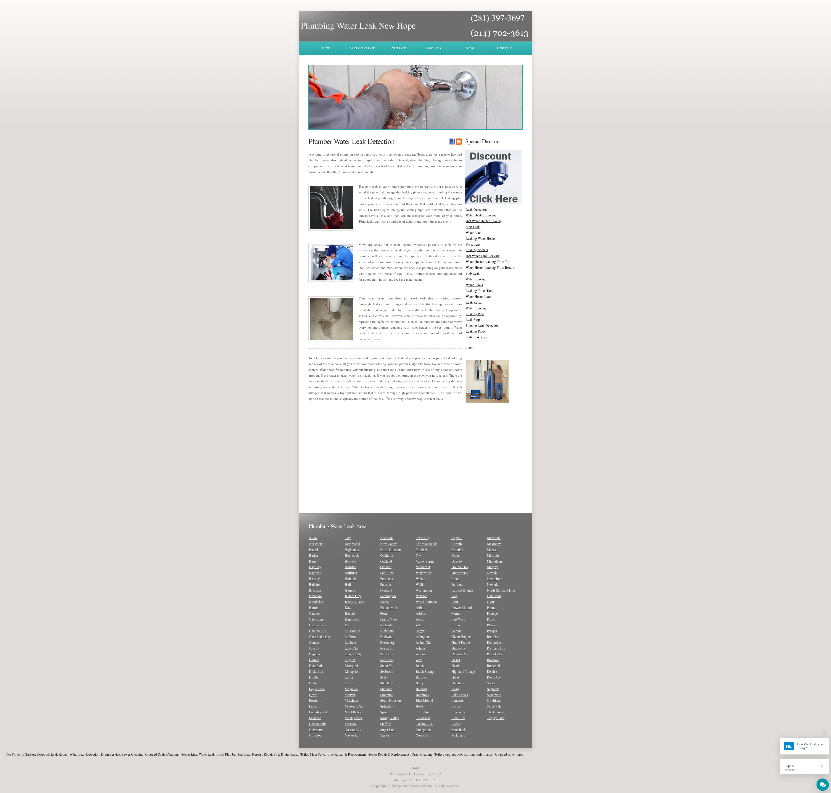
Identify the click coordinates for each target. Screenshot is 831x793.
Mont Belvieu (354, 712)
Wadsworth (423, 572)
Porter (384, 613)
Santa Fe (386, 665)
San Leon (386, 660)
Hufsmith (351, 578)
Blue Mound (424, 700)
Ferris (455, 601)
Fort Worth (458, 619)
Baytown (315, 572)
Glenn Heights (461, 636)
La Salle (350, 642)
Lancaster (458, 700)
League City (353, 654)
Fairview (457, 584)
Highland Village (463, 671)
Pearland (386, 590)
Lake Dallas (459, 694)
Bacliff (313, 549)
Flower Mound (461, 607)
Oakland (386, 561)
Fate (454, 596)
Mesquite (493, 555)
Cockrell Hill (424, 723)
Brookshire (316, 601)
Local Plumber (185, 754)
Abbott (420, 607)
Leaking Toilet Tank (479, 290)
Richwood (387, 636)
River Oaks (494, 654)
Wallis (420, 584)
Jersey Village (354, 601)
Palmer (491, 607)
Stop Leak (473, 226)
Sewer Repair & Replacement (348, 754)
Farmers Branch (462, 590)
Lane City (351, 648)
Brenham (315, 596)
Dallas (455, 555)
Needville (386, 538)
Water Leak (474, 232)
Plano (491, 625)
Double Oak (459, 567)
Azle (419, 660)
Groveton (315, 735)
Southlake (494, 700)
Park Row (387, 572)
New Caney (388, 543)
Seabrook (386, 671)
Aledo (420, 619)
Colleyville (423, 729)
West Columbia (426, 601)
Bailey (420, 665)
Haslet (455, 660)
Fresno (313, 706)
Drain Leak (433, 47)
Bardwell (422, 677)
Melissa (492, 549)
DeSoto (456, 561)
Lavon (455, 706)
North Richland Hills (501, 590)
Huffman (351, 572)
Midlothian (494, 561)
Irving (455, 689)
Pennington (388, 596)
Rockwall (493, 665)
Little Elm (458, 718)
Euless (455, 578)
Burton (314, 607)
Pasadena (386, 578)
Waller (420, 578)
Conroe (314, 642)
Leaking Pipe (475, 314)
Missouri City (354, 706)
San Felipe (387, 654)
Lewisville (458, 712)
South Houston (390, 700)
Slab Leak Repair (478, 337)
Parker (491, 619)
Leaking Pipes (475, 331)
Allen (419, 625)
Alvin (313, 538)
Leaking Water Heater (481, 238)
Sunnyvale (494, 706)
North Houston (390, 549)
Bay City (315, 567)
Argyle (420, 630)
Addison (421, 613)
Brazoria (315, 590)
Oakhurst (386, 555)
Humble (350, 590)
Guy (348, 538)
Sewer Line (148, 754)
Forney (456, 613)
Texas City (423, 538)
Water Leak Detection (43, 754)
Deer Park (316, 665)
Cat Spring (316, 619)
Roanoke (493, 660)
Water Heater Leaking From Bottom (490, 267)
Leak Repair (474, 302)
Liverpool (351, 665)
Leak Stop (473, 319)
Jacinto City (353, 596)
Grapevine (458, 648)
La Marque (352, 630)
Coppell (456, 538)
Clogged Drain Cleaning (121, 754)
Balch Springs (425, 671)
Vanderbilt (423, 567)
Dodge (313, 683)
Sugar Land (388, 729)
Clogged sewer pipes (468, 754)
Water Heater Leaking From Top (488, 261)
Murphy (492, 567)
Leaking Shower (477, 250)
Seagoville (494, 694)
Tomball (421, 549)
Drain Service (69, 754)
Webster (421, 596)
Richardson (494, 642)
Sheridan (386, 689)
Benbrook (422, 694)
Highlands (352, 549)
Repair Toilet (258, 754)
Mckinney (458, 735)
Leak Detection (476, 209)
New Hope (494, 578)
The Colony (495, 712)
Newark (492, 584)
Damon (314, 660)
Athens (420, 648)
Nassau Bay (353, 729)
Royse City (494, 677)
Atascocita (316, 543)
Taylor (384, 735)
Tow (419, 555)
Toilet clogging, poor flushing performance (422, 754)
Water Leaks (474, 284)
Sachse (491, 683)
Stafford (385, 723)
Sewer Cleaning (91, 754)
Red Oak (493, 636)
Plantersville (388, 607)
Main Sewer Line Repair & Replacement (297, 754)
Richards (386, 625)
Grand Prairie (460, 642)
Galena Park (317, 723)
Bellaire (314, 584)
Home (326, 47)
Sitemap (469, 47)
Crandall (457, 549)
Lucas (455, 723)
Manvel (350, 694)
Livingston (352, 671)
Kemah (350, 613)
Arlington (422, 636)
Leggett (350, 660)
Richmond (387, 630)
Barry (420, 683)
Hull (348, 584)
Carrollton (423, 712)
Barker (313, 555)
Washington (424, 590)
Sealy (384, 677)
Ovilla (491, 601)
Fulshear (315, 718)
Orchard (385, 567)
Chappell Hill (318, 630)
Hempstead (352, 543)
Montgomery (353, 718)
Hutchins (457, 683)
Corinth (456, 543)
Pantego (492, 613)
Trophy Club (495, 718)
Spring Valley (389, 718)
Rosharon (386, 648)
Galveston (316, 729)
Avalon (421, 654)
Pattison (385, 584)
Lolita (349, 677)
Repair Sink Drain (235, 754)
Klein (348, 625)
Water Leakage (476, 279)
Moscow (350, 723)
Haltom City (459, 654)
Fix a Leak (473, 244)
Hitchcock (352, 555)
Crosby (314, 648)
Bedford (421, 689)
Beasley (314, 578)
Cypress (314, 654)
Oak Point (494, 596)
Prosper (492, 630)
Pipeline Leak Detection (482, 325)
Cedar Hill (423, 718)
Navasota (351, 735)
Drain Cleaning (380, 754)
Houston (350, 567)
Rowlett (492, 671)
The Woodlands (426, 543)
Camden (314, 613)
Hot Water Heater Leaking (484, 221)
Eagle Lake (317, 689)
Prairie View (389, 619)
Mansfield (458, 729)
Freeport (314, 700)
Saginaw (493, 689)
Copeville (422, 735)
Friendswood (318, 712)
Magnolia (351, 689)
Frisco (455, 625)
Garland (456, 630)
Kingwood (352, 619)
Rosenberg (387, 642)
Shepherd (386, 683)
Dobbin (314, 677)
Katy (348, 607)
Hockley (350, 561)
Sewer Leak (398, 47)
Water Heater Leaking (481, 215)
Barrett (313, 561)
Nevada (492, 572)
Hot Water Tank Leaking (483, 255)
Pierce (384, 601)
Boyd (419, 706)
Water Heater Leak (362, 47)
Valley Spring (425, 561)
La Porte (350, 636)
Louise (349, 683)
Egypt (313, 694)
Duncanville (459, 572)
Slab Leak (473, 273)
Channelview (318, 625)
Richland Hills (497, 648)
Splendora (387, 706)
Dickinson (316, 671)
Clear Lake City (320, 636)
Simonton (386, 694)
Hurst (455, 677)
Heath (455, 665)
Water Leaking (476, 308)
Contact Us (504, 47)
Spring (384, 712)
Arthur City (424, 642)
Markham (351, 700)
